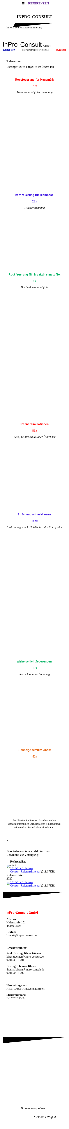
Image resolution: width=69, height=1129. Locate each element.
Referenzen (38, 3)
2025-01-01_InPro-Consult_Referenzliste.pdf (25, 870)
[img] (34, 46)
